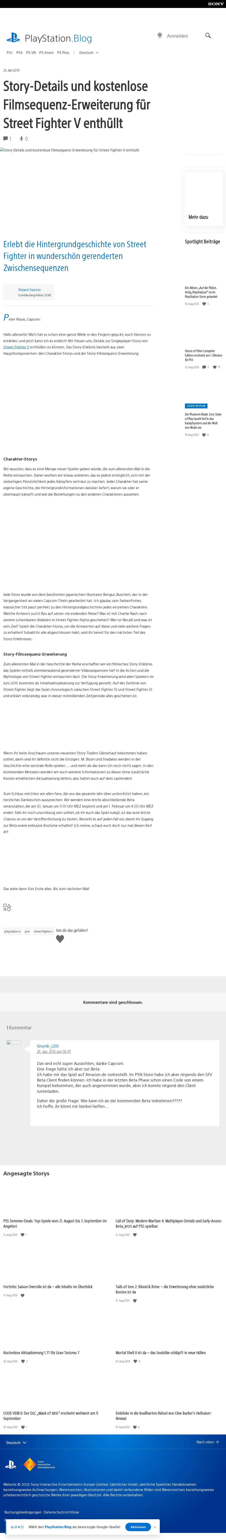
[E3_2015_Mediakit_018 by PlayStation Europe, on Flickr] (78, 724)
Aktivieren (138, 1527)
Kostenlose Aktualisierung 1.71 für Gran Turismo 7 (41, 1352)
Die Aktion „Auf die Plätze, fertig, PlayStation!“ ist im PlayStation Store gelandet (201, 292)
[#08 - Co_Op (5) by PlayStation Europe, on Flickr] (78, 556)
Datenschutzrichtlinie (61, 1512)
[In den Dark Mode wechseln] (160, 36)
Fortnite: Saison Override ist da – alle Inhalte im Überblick (47, 1286)
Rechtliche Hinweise (21, 1520)
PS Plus (63, 52)
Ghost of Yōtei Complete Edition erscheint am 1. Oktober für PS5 (203, 355)
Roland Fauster (29, 289)
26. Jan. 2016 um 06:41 (54, 1051)
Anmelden (177, 36)
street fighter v (43, 931)
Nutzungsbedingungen (22, 1512)
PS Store (46, 52)
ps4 (27, 931)
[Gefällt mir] (204, 304)
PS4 (19, 52)
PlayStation (58, 38)
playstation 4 (12, 931)
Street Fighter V (16, 347)
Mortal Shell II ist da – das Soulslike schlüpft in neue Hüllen (161, 1352)
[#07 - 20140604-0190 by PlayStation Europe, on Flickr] (78, 523)
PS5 (10, 52)
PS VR (31, 52)
